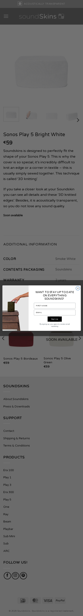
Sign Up (54, 319)
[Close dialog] (78, 288)
